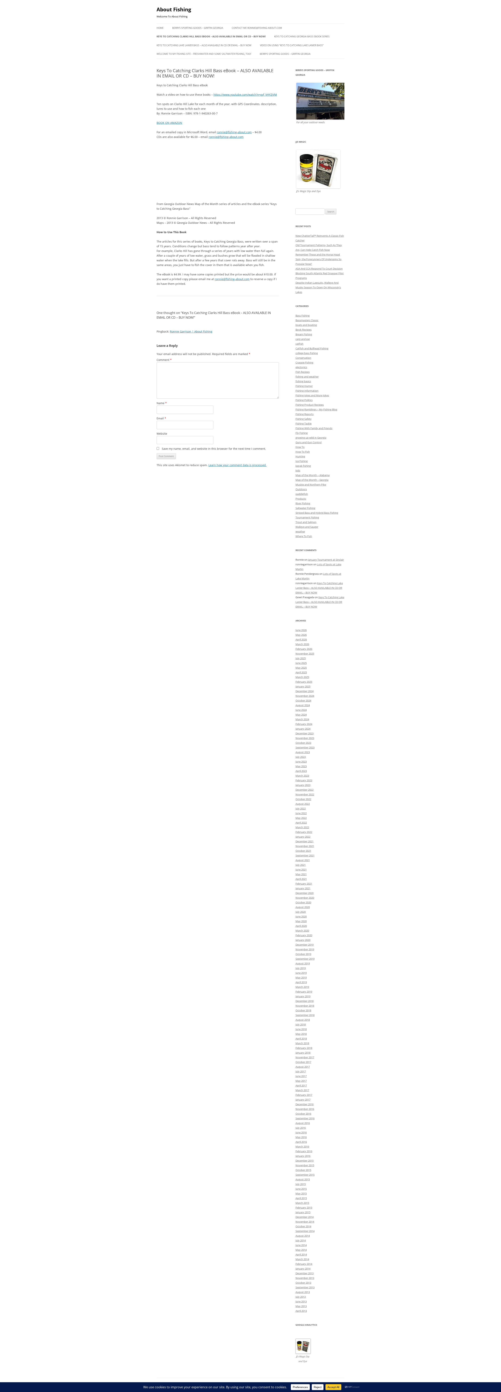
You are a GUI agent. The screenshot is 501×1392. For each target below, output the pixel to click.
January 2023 (303, 785)
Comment (164, 360)
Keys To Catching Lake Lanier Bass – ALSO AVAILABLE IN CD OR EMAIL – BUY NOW (204, 45)
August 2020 (303, 907)
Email (161, 418)
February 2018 (304, 1048)
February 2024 (304, 724)
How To (300, 447)
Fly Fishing (302, 433)
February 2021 (304, 883)
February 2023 (304, 780)
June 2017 (301, 1076)
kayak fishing (303, 466)
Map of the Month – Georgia (312, 480)
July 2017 (301, 1071)
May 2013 (301, 1306)
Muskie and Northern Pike (311, 484)
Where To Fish (304, 536)
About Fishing (174, 9)
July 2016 (301, 1127)
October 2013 (303, 1282)
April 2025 (301, 672)
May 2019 (301, 977)
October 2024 (303, 700)
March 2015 (302, 1203)
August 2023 (303, 752)
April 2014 (301, 1254)
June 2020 (301, 916)
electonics (301, 367)
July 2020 (301, 912)
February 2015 (304, 1207)
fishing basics (303, 381)
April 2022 (301, 822)
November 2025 (305, 653)
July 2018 (301, 1024)
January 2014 (303, 1268)
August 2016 (303, 1123)
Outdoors (301, 489)
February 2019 (304, 991)
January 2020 (303, 940)
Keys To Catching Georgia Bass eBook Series (302, 36)
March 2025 (302, 677)
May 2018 (301, 1034)
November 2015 (305, 1165)
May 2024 (301, 714)
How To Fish (303, 451)
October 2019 (303, 954)
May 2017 (301, 1081)
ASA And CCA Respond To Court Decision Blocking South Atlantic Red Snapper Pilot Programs (320, 273)
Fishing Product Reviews (310, 404)
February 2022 (304, 832)
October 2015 (303, 1170)
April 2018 (301, 1038)
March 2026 (302, 644)
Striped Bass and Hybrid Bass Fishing (317, 512)
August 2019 (303, 963)
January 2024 (303, 728)
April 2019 (301, 982)
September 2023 (305, 747)
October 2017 (303, 1062)
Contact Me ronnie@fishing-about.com (257, 28)
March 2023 (302, 775)
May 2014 (301, 1250)
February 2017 (304, 1095)
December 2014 (305, 1217)
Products (301, 498)
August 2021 (303, 860)
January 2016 (303, 1156)
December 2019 (305, 944)
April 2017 (301, 1085)
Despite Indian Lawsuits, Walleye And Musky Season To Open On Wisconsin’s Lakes (318, 287)
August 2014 (303, 1235)
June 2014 (301, 1245)
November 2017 (305, 1057)
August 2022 (303, 804)
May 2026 (301, 635)
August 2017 (303, 1066)
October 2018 (303, 1010)
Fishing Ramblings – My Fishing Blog (316, 409)
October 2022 (303, 799)
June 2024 (301, 710)
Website (162, 433)
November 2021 (305, 846)
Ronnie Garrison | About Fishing (191, 331)
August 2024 (303, 705)
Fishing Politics (304, 400)
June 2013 (301, 1301)
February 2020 (304, 935)
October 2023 (303, 743)
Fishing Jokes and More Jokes (312, 395)
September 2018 (305, 1015)
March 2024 (302, 719)
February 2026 (304, 649)
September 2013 (305, 1287)
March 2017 (302, 1090)
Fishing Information (307, 390)
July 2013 (301, 1296)
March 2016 (302, 1146)
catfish (299, 343)
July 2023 (301, 757)
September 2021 (305, 855)
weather (300, 531)
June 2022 (301, 813)
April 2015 (301, 1198)
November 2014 (305, 1221)
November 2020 (305, 897)
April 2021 (301, 879)
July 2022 (301, 808)
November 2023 (305, 738)
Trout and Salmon (306, 522)
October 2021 (303, 850)
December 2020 (305, 893)
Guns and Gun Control (309, 442)
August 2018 (303, 1020)
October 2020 (303, 902)
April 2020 (301, 926)
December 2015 (305, 1160)
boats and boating (306, 325)
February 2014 (304, 1264)
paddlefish (302, 494)
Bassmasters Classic (307, 320)
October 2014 (303, 1226)
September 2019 (305, 958)
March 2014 (302, 1259)
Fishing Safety (304, 419)
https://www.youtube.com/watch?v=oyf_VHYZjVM (245, 94)
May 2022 (301, 818)
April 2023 (301, 771)
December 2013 (305, 1273)
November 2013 (305, 1278)
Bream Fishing (304, 334)
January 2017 (303, 1099)
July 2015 (301, 1184)
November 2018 (305, 1005)
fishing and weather (307, 376)
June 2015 (301, 1189)
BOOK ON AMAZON (169, 123)
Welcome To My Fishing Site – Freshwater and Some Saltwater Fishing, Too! (204, 54)
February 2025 (304, 681)
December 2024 (305, 691)
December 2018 (305, 1001)
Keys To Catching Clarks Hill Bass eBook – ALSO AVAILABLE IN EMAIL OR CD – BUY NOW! (211, 36)
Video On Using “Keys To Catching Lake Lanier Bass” (291, 45)
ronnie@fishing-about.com (234, 132)
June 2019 (301, 973)
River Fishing (303, 503)
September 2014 (305, 1231)
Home (160, 28)
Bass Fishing (303, 315)
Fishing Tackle (304, 423)
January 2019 (303, 996)
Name (162, 403)
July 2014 (301, 1240)
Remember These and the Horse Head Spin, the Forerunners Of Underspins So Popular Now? (319, 259)
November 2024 (305, 696)
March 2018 (302, 1043)
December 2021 (305, 841)
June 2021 (301, 869)
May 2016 (301, 1137)
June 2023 (301, 761)
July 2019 (301, 968)
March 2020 (302, 930)
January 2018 (303, 1052)
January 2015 (303, 1212)
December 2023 (305, 733)
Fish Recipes (303, 372)
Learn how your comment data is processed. (237, 465)
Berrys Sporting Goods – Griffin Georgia (197, 28)
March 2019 (302, 987)
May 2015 (301, 1193)
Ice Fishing (302, 461)
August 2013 (303, 1292)
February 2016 (304, 1151)
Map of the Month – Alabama (313, 475)
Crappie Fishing (304, 362)
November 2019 (305, 949)
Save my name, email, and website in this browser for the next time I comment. (214, 449)
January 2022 (303, 836)
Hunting (300, 456)
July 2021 (301, 865)
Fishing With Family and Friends (314, 428)
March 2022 (302, 827)
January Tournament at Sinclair (326, 559)
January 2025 (303, 686)
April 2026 (301, 639)
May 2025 (301, 667)
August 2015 (303, 1179)
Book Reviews (304, 329)
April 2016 (301, 1142)
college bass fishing (307, 353)
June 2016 (301, 1132)
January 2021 (303, 888)
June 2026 (301, 630)
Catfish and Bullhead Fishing (312, 348)
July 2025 (301, 658)
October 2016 (303, 1113)
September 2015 (305, 1174)
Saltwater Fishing (305, 508)
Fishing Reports (305, 414)
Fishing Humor (304, 386)
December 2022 (305, 789)
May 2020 (301, 921)
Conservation (303, 358)
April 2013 (301, 1311)
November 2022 (305, 794)
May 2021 (301, 874)
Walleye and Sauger (307, 527)
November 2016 (305, 1109)
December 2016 (305, 1104)
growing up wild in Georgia (311, 437)
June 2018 (301, 1029)
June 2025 (301, 663)
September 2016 (305, 1118)
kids (298, 470)
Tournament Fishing (307, 517)
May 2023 (301, 766)
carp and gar (303, 339)
